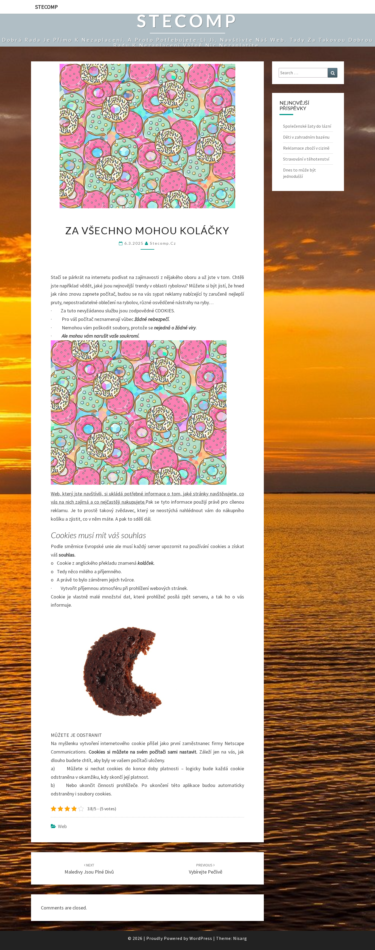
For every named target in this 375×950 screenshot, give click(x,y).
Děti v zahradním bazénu (306, 137)
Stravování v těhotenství (306, 159)
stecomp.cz (163, 243)
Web (62, 826)
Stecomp (46, 6)
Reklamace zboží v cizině (306, 148)
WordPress (200, 938)
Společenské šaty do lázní (307, 126)
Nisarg (240, 938)
